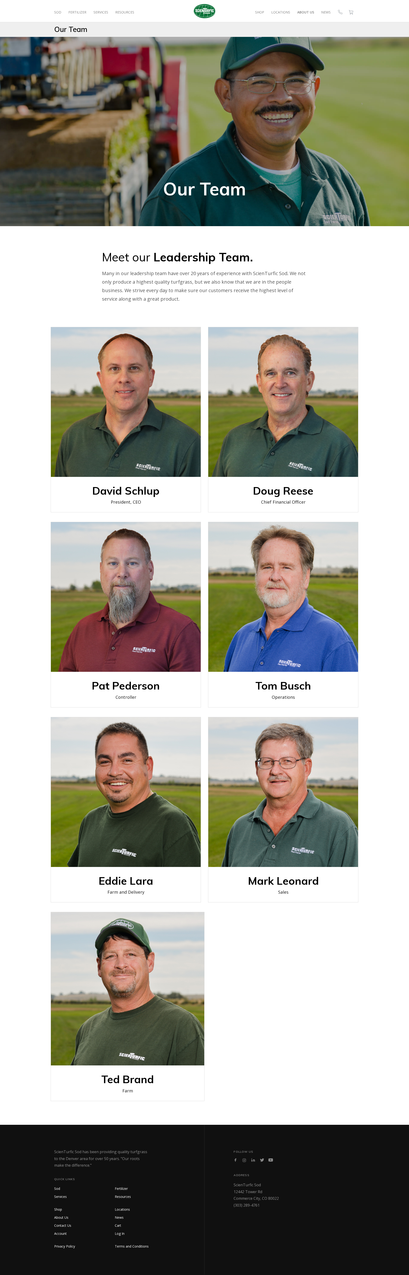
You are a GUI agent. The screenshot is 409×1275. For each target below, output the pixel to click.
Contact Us (62, 1225)
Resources (124, 12)
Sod (57, 12)
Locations (280, 12)
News (326, 12)
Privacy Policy (64, 1246)
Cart (118, 1225)
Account (60, 1233)
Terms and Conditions (132, 1246)
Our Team (70, 29)
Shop (259, 12)
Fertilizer (77, 12)
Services (100, 12)
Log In (119, 1233)
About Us (305, 12)
